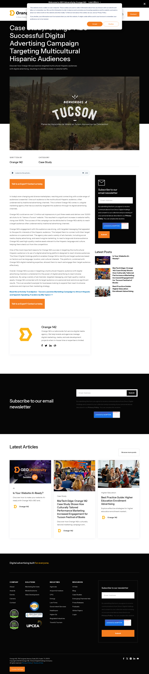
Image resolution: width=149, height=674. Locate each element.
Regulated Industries (57, 618)
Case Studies (77, 595)
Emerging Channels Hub (81, 599)
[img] (83, 173)
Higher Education (108, 493)
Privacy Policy (93, 407)
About (12, 587)
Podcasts (75, 606)
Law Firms (53, 603)
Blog (74, 591)
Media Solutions (31, 591)
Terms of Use (38, 663)
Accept (94, 24)
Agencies (53, 587)
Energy (52, 599)
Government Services (58, 606)
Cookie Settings (17, 669)
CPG (51, 595)
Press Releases (78, 603)
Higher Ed (53, 614)
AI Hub (74, 587)
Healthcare (54, 610)
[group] (50, 173)
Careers (13, 599)
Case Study (61, 496)
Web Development (32, 595)
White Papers (77, 610)
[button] (13, 173)
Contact (133, 14)
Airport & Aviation (56, 591)
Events (12, 595)
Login (74, 614)
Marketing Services (32, 587)
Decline (111, 24)
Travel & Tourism (56, 622)
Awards (12, 591)
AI (14, 488)
